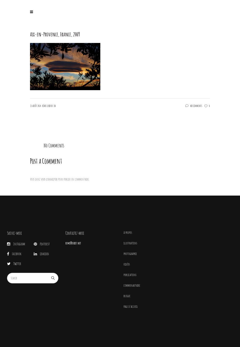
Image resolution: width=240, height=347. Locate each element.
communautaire (132, 285)
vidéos (127, 264)
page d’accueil (131, 306)
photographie (130, 253)
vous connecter (49, 179)
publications (130, 275)
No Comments (196, 106)
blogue (127, 296)
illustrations (130, 243)
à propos (128, 232)
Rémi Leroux (47, 106)
